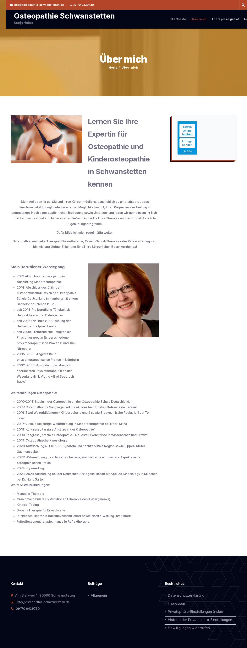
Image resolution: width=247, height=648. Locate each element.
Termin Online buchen (187, 130)
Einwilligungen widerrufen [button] (189, 628)
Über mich (199, 19)
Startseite (178, 19)
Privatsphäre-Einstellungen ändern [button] (196, 612)
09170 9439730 (28, 609)
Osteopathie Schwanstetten (64, 16)
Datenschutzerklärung (186, 595)
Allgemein (99, 595)
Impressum (177, 603)
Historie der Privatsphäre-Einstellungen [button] (200, 620)
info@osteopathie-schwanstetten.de (43, 602)
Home (113, 67)
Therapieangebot (225, 19)
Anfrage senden (187, 143)
